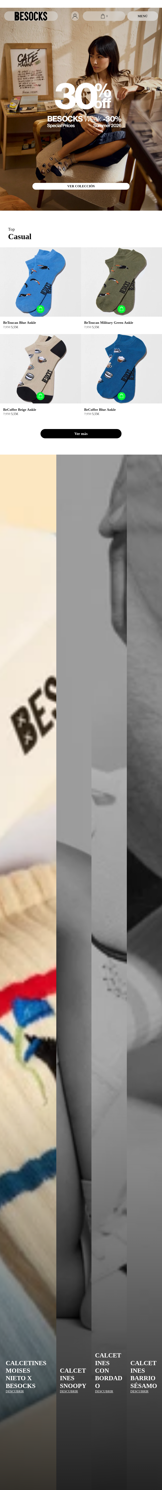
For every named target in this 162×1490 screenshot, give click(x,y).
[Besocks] (31, 16)
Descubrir (15, 1391)
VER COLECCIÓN (81, 186)
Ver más (81, 434)
